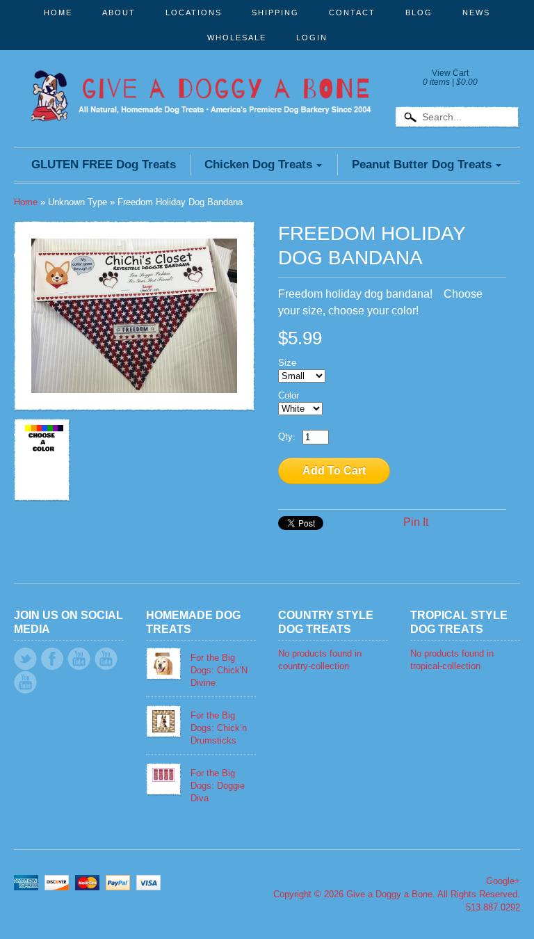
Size (287, 363)
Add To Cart (334, 470)
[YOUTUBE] (78, 659)
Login (311, 37)
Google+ (503, 881)
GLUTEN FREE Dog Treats (103, 164)
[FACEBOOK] (52, 659)
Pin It (415, 522)
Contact (352, 12)
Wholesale (236, 37)
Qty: (287, 436)
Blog (418, 12)
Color (288, 395)
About (119, 12)
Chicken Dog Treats (258, 164)
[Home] (201, 101)
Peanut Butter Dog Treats (422, 164)
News (476, 12)
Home (58, 12)
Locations (193, 12)
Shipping (275, 12)
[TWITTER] (25, 659)
